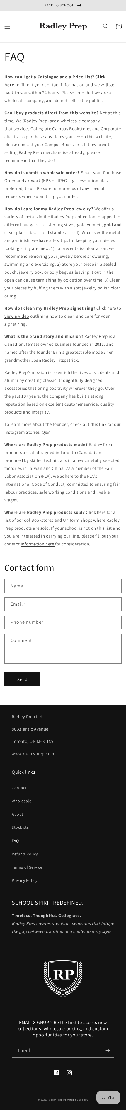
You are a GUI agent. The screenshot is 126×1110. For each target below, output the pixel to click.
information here (38, 544)
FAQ (15, 840)
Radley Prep (55, 1099)
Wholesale (21, 801)
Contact (19, 787)
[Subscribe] (107, 1051)
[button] (7, 26)
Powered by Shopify (75, 1099)
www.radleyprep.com (33, 753)
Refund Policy (25, 854)
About (17, 814)
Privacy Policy (24, 880)
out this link (95, 424)
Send (22, 679)
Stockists (20, 827)
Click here (96, 512)
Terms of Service (27, 867)
